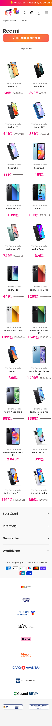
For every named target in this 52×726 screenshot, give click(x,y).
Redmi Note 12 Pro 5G (39, 413)
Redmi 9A (13, 168)
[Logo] (8, 13)
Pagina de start (9, 21)
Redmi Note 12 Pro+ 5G (39, 372)
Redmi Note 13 (13, 208)
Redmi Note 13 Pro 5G (39, 332)
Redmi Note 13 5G (13, 330)
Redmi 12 (13, 371)
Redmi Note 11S (39, 493)
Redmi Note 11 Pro (13, 493)
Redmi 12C (13, 127)
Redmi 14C (13, 290)
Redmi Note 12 (13, 249)
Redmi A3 (39, 86)
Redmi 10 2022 (39, 452)
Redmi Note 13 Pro (39, 290)
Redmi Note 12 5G (13, 412)
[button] (39, 13)
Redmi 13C (13, 86)
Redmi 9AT (39, 127)
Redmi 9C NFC (39, 249)
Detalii (13, 711)
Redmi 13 (39, 208)
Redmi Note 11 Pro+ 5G (13, 454)
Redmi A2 (39, 168)
